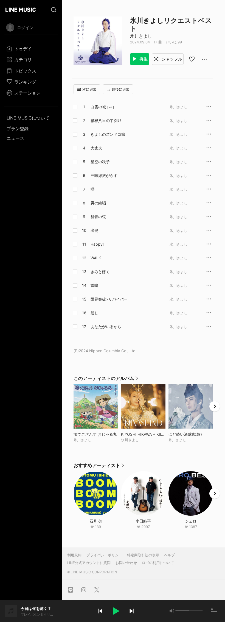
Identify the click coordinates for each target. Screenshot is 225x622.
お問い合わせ (126, 562)
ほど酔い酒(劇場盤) (190, 434)
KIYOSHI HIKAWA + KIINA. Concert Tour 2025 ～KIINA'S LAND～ (143, 434)
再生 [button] (143, 59)
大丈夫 (96, 148)
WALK (96, 258)
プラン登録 (18, 128)
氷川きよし (141, 36)
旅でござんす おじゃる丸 (96, 434)
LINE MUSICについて (28, 118)
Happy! (97, 244)
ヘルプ (169, 555)
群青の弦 (98, 216)
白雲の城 (98, 106)
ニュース (15, 138)
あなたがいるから (106, 326)
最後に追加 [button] (121, 89)
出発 (94, 230)
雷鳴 (94, 285)
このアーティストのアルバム (106, 379)
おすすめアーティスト (99, 466)
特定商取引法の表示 (143, 555)
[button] (115, 611)
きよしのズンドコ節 (108, 134)
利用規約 (74, 555)
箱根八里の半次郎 (106, 120)
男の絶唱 (98, 203)
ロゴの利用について (158, 562)
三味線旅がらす (104, 175)
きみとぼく (100, 271)
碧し (94, 312)
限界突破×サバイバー (109, 299)
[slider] (182, 610)
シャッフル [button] (171, 59)
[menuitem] (31, 48)
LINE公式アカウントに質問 (89, 562)
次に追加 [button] (89, 89)
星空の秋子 (100, 161)
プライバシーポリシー (104, 555)
